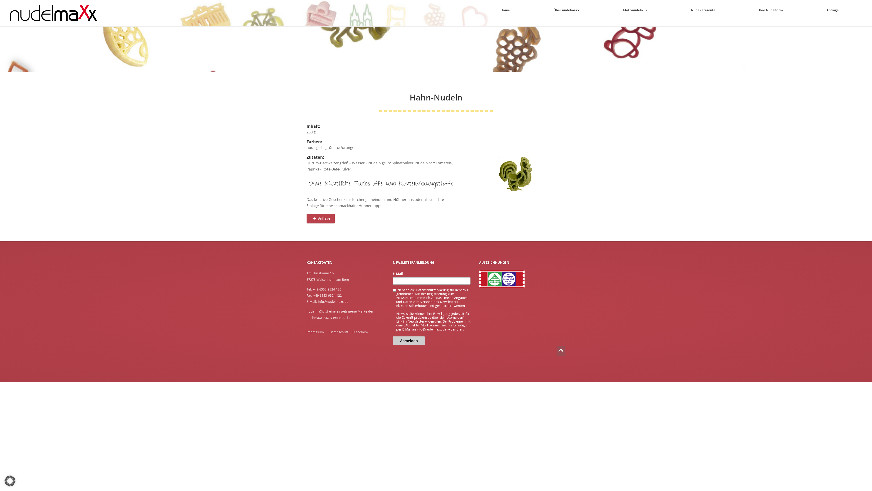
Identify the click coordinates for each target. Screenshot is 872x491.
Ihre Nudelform (771, 10)
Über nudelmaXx (567, 10)
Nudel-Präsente (703, 10)
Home (505, 10)
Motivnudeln (633, 10)
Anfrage (833, 10)
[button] (10, 481)
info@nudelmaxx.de (333, 301)
